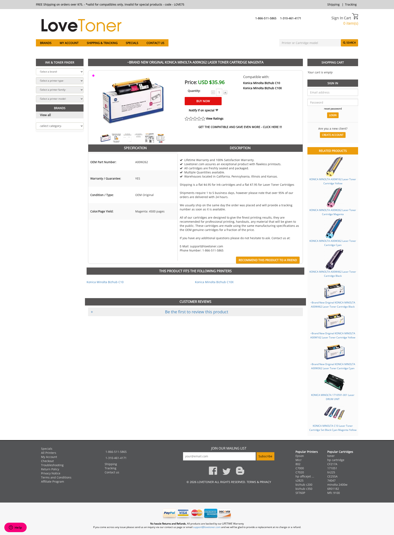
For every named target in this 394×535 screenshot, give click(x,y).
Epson (300, 456)
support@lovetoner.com (207, 527)
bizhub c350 (304, 489)
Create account (333, 135)
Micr (299, 460)
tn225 (331, 472)
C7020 (300, 472)
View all (45, 115)
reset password (333, 108)
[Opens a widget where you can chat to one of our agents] (15, 528)
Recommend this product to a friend (268, 260)
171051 (332, 468)
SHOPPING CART (333, 62)
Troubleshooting (52, 465)
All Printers (48, 453)
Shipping (333, 4)
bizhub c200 (304, 485)
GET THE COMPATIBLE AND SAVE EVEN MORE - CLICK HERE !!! (240, 127)
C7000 (300, 468)
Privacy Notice (50, 473)
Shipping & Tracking (102, 43)
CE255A (332, 476)
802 (298, 464)
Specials (132, 43)
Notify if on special (202, 110)
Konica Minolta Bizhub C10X (262, 88)
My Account (69, 43)
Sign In (337, 17)
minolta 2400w (337, 485)
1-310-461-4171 (290, 18)
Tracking (351, 4)
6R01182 (333, 489)
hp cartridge (335, 460)
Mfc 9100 (333, 493)
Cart (348, 17)
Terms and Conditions (56, 477)
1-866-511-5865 (265, 18)
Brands (46, 43)
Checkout (47, 461)
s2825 (300, 480)
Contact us (155, 43)
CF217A (332, 464)
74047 (331, 480)
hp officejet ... (305, 476)
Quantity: (194, 91)
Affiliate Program (52, 481)
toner (331, 456)
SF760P (300, 493)
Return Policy (50, 469)
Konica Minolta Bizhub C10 (261, 82)
